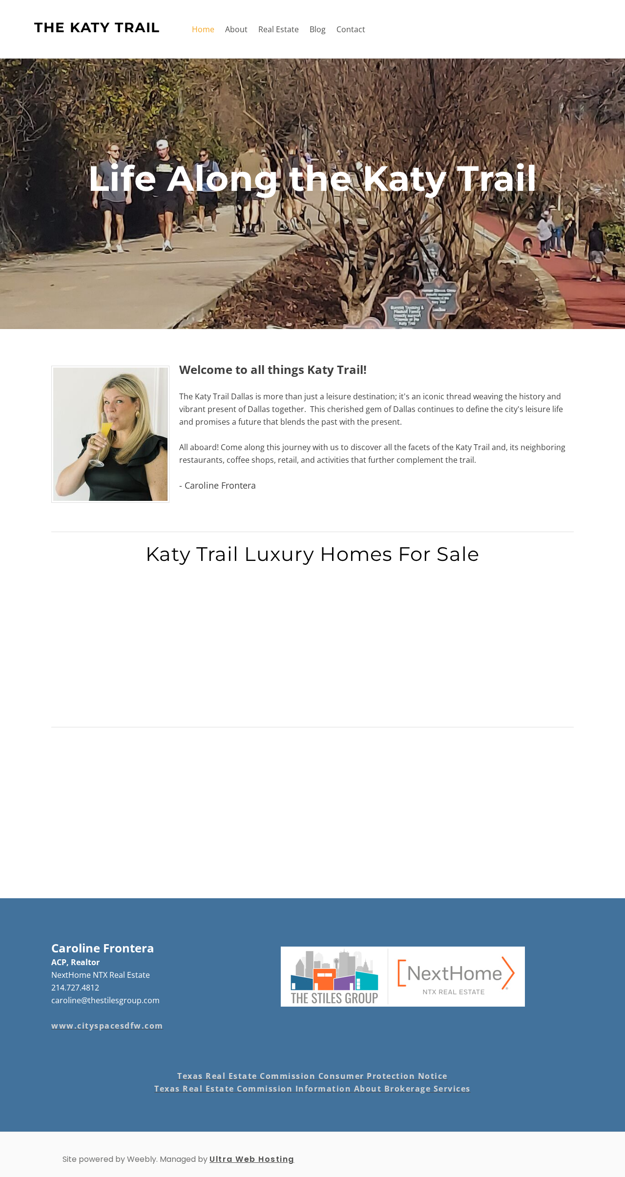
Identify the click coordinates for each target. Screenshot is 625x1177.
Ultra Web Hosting (251, 1159)
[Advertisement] (312, 648)
